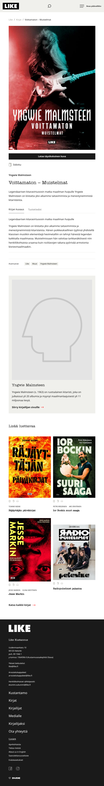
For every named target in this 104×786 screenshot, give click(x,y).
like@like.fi (13, 666)
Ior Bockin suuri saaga (66, 511)
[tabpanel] (52, 233)
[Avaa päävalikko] (90, 6)
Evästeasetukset (16, 760)
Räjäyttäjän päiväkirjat (22, 511)
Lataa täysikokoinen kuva (52, 156)
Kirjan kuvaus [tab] (16, 209)
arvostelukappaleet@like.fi (20, 675)
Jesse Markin (16, 594)
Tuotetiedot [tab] (35, 209)
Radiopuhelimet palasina (67, 589)
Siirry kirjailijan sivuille (26, 407)
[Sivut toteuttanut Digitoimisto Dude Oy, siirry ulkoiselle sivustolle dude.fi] (14, 778)
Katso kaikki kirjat (20, 605)
